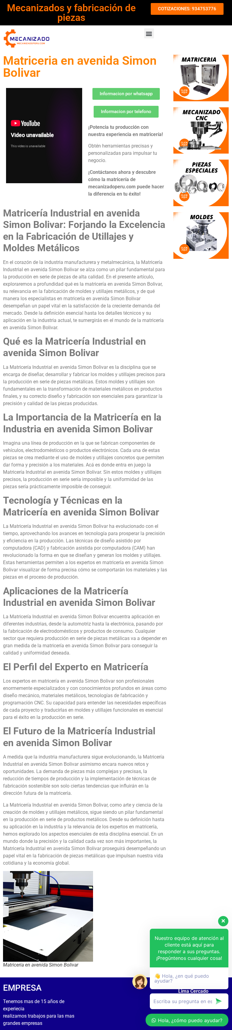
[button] (149, 33)
